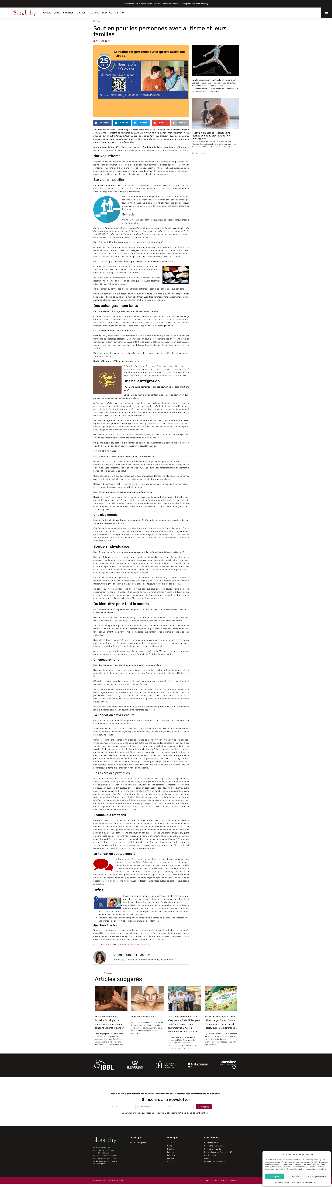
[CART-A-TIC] (100, 21)
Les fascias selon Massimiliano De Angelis (214, 80)
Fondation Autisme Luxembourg (135, 944)
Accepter (274, 1176)
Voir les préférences (317, 1176)
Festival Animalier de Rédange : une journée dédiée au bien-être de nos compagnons (211, 135)
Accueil (47, 13)
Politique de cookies (282, 1182)
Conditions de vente (212, 1149)
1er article (109, 944)
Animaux (119, 13)
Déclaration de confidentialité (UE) (218, 1152)
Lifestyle (107, 13)
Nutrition (68, 13)
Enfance (81, 13)
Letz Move (93, 13)
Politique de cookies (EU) (214, 1161)
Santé (57, 13)
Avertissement (210, 1155)
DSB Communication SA (229, 1181)
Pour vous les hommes (143, 1016)
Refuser (295, 1176)
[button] (102, 123)
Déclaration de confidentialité (301, 1182)
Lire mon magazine (138, 1143)
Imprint (315, 1182)
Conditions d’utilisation (213, 1146)
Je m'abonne (203, 1107)
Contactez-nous (211, 1143)
